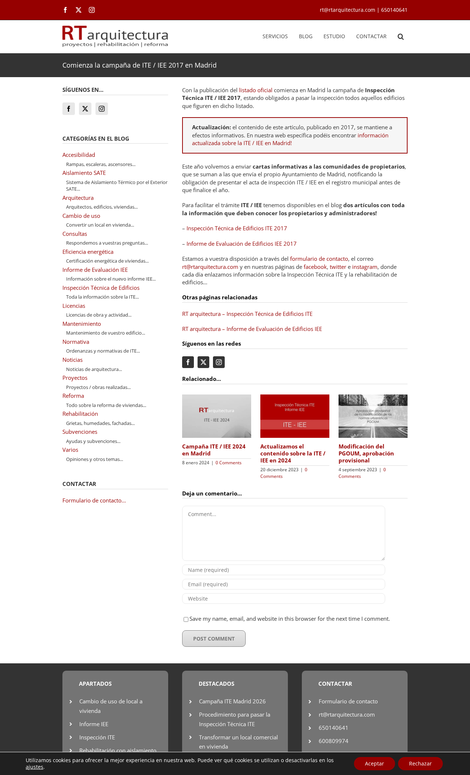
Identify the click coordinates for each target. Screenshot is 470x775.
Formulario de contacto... (94, 500)
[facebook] (65, 10)
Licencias (73, 305)
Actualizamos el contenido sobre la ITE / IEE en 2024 (292, 453)
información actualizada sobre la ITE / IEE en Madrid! (290, 139)
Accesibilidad (78, 154)
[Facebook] (68, 108)
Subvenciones (79, 431)
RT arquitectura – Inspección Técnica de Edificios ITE (247, 313)
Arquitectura (78, 197)
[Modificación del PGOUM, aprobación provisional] (373, 398)
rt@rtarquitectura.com (210, 266)
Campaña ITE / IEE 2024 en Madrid (214, 450)
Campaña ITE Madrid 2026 (232, 701)
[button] (401, 36)
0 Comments (229, 462)
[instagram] (92, 10)
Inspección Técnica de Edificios (101, 287)
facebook (315, 266)
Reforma (73, 395)
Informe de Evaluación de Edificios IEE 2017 (242, 243)
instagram (364, 266)
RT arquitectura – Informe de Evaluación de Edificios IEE (252, 328)
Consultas (74, 233)
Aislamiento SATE (84, 172)
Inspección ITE (97, 737)
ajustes (34, 767)
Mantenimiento (81, 323)
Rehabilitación (80, 413)
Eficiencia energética (87, 251)
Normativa (75, 341)
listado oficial (255, 90)
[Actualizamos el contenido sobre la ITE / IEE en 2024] (294, 398)
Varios (70, 449)
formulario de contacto (319, 258)
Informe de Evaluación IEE (95, 269)
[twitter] (79, 10)
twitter (338, 266)
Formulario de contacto (348, 701)
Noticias (72, 359)
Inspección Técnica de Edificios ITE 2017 (237, 228)
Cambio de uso (81, 215)
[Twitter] (85, 108)
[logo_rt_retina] (115, 28)
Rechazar (420, 763)
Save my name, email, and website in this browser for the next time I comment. (289, 618)
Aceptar (374, 763)
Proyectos (74, 377)
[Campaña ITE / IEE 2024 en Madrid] (216, 398)
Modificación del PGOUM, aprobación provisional (366, 453)
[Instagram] (101, 108)
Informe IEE (93, 724)
